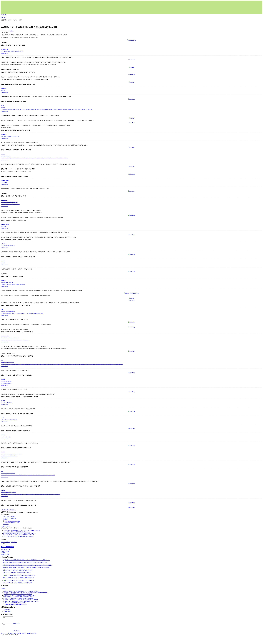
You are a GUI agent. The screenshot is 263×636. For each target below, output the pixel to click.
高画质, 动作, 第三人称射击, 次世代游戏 (8, 492)
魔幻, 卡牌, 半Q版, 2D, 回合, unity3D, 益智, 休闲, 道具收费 (11, 454)
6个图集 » (5, 519)
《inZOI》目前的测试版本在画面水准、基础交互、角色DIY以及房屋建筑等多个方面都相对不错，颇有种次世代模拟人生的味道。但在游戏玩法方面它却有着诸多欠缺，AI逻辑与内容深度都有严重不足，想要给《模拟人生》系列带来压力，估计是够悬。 (47, 109)
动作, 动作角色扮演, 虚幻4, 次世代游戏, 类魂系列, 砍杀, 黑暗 (12, 51)
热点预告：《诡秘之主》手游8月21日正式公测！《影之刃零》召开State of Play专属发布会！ (26, 592)
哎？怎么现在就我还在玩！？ (6, 383)
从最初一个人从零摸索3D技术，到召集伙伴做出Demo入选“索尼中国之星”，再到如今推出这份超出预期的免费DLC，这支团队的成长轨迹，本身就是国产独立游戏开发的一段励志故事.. (34, 158)
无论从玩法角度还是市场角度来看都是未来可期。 (10, 204)
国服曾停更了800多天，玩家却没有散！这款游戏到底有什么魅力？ (20, 595)
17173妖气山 (14, 542)
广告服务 (13, 633)
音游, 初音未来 (4, 182)
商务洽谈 (19, 633)
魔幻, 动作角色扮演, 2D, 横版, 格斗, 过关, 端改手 (10, 338)
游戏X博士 (3, 542)
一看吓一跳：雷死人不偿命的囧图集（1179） (15, 602)
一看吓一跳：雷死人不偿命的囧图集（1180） (16, 604)
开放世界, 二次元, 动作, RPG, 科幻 (7, 362)
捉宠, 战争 (3, 262)
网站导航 (34, 633)
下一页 (3, 510)
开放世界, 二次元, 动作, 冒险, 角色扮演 (8, 311)
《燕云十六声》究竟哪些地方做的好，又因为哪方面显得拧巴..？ (13, 284)
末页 (7, 510)
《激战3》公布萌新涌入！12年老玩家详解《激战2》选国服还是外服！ (21, 599)
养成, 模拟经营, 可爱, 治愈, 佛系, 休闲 (8, 245)
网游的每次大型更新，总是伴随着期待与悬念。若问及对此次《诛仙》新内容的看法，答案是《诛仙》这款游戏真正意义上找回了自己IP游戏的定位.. (28, 475)
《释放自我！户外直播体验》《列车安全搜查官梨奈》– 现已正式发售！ (21, 601)
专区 (4, 526)
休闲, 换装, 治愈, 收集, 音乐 (6, 381)
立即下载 (6, 53)
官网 (2, 526)
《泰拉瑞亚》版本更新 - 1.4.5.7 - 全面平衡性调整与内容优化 (18, 598)
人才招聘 (8, 633)
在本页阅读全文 (12, 510)
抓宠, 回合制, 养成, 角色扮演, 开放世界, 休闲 (9, 202)
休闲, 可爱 (3, 90)
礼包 (9, 526)
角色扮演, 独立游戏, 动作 (5, 156)
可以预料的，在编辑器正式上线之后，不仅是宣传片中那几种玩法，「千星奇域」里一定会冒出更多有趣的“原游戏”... (22, 313)
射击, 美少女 (3, 226)
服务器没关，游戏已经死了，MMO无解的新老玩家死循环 (18, 594)
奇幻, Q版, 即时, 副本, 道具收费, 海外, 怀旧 (9, 419)
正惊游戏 (8, 542)
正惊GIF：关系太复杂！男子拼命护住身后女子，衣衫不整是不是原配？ (21, 591)
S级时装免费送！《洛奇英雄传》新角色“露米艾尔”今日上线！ (19, 596)
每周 (2, 588)
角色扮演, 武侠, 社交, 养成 (6, 436)
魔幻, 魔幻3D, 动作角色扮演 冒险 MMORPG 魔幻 (10, 136)
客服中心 (29, 633)
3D (1, 551)
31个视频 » (5, 524)
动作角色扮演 (5, 551)
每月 (4, 588)
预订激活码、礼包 (5, 554)
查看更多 (3, 53)
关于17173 (3, 633)
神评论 (11, 31)
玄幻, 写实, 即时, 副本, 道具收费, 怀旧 (8, 473)
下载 (6, 526)
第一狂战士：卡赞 (7, 547)
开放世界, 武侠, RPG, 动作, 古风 (7, 282)
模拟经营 (3, 107)
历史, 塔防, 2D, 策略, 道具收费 (6, 402)
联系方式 (24, 633)
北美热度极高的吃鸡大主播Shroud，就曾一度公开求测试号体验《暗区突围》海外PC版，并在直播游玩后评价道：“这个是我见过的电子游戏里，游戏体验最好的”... (30, 494)
